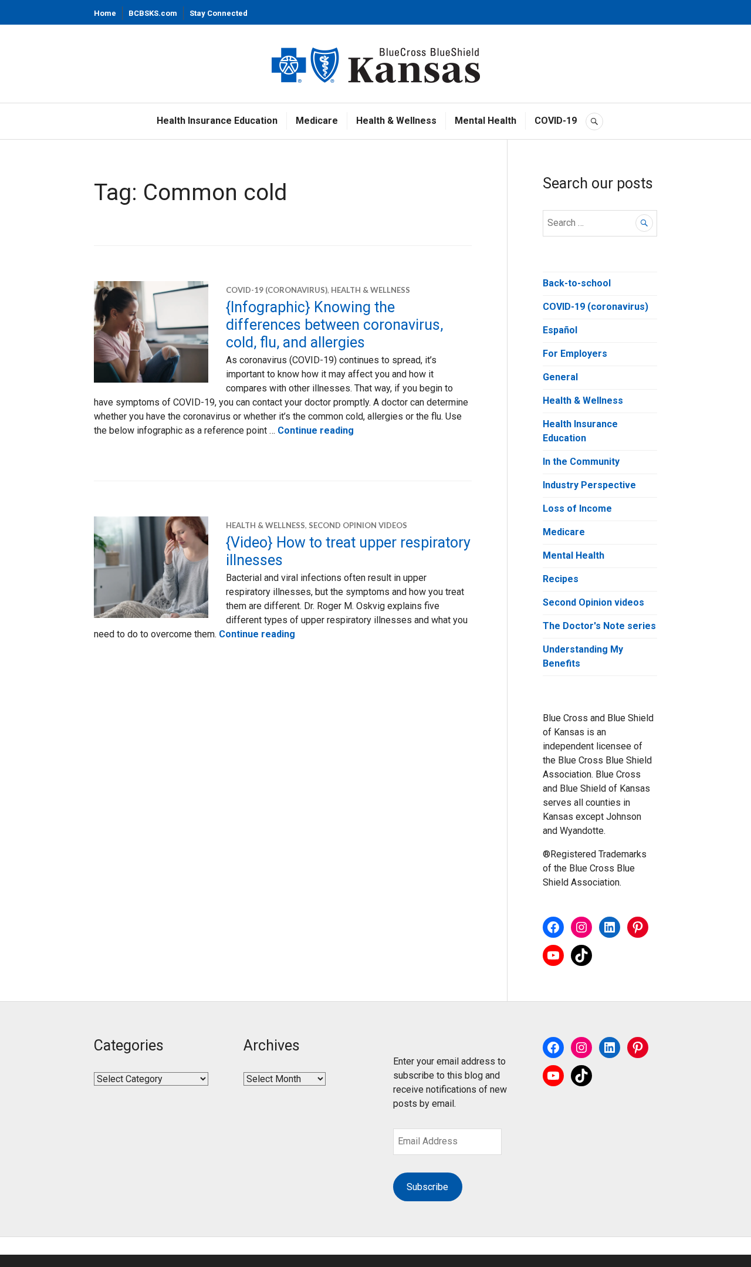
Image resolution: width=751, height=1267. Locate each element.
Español (560, 330)
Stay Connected (219, 13)
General (560, 377)
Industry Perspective (589, 485)
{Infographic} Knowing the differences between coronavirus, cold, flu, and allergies (334, 325)
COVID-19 (556, 120)
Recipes (561, 578)
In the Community (581, 461)
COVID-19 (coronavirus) (276, 290)
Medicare (317, 120)
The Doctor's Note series (599, 625)
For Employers (575, 353)
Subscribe (427, 1186)
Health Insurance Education (217, 120)
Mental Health (485, 120)
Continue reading (316, 430)
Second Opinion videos (358, 525)
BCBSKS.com (152, 13)
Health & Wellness (396, 120)
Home (105, 13)
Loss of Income (577, 508)
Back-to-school (577, 283)
